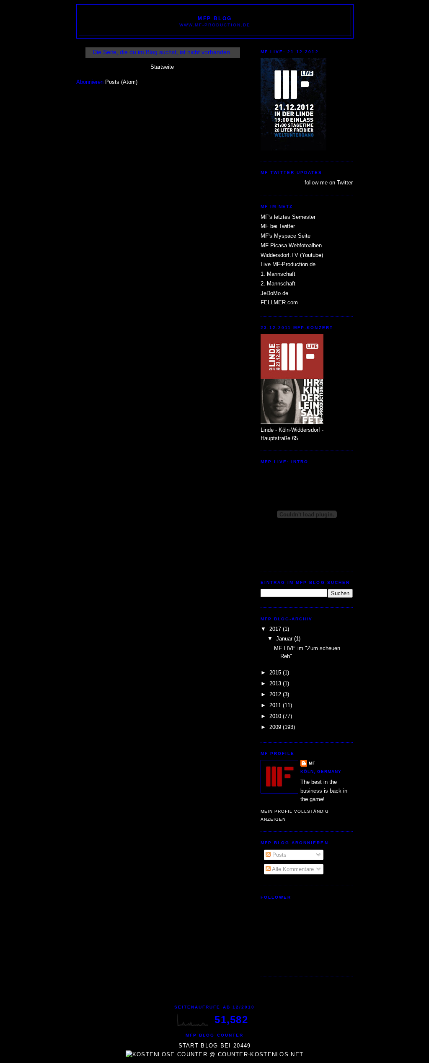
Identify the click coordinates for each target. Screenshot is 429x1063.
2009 (276, 727)
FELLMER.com (279, 302)
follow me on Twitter (329, 182)
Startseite (162, 67)
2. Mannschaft (278, 283)
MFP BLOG (215, 18)
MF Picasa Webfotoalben (291, 245)
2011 (276, 705)
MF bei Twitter (278, 226)
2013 (276, 683)
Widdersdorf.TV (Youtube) (292, 255)
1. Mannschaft (278, 274)
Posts (279, 855)
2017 (276, 629)
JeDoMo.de (274, 293)
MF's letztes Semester (288, 217)
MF (312, 763)
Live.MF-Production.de (288, 264)
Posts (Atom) (121, 82)
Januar (285, 638)
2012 (276, 694)
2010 (276, 716)
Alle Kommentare (292, 869)
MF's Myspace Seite (285, 236)
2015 (276, 672)
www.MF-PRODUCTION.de (215, 25)
